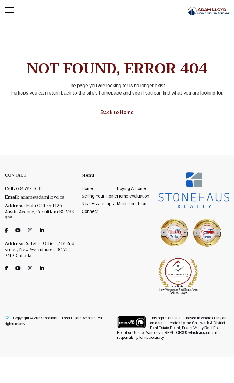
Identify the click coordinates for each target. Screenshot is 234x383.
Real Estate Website (79, 318)
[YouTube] (18, 230)
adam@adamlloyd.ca (42, 197)
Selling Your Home (99, 196)
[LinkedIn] (42, 230)
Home (87, 188)
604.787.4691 (29, 188)
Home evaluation (133, 196)
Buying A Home (131, 188)
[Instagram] (30, 230)
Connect (90, 211)
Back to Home (117, 112)
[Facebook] (6, 230)
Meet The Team (132, 203)
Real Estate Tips (98, 203)
